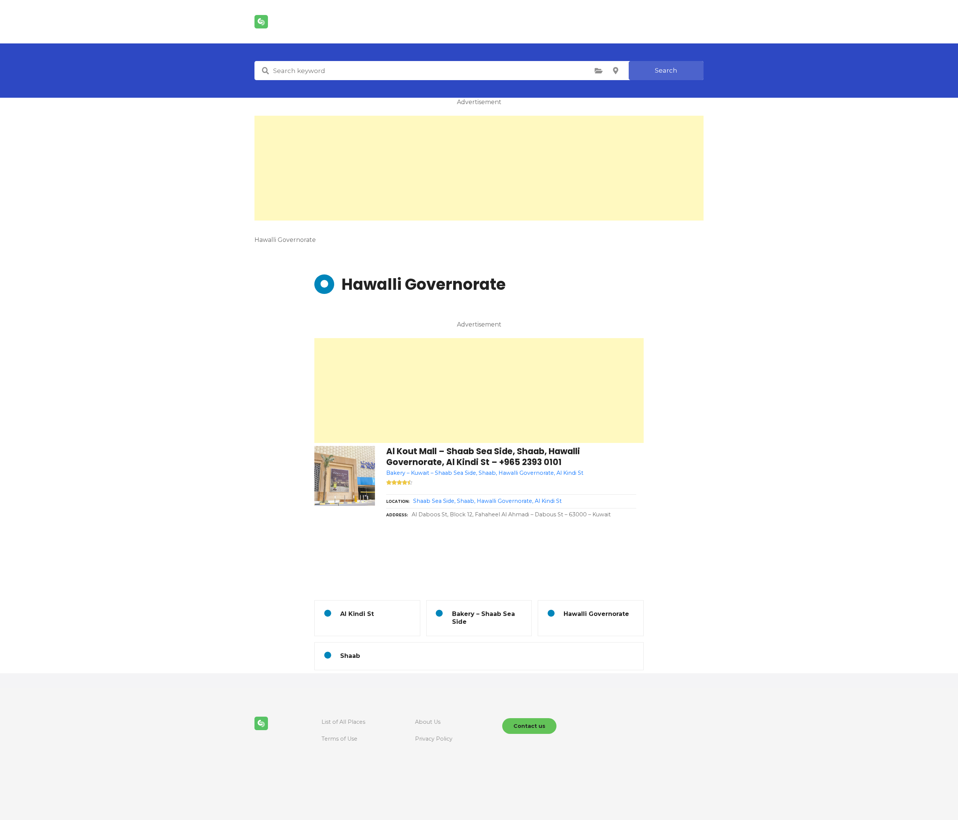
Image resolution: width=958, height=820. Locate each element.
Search (666, 70)
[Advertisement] (479, 168)
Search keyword (265, 70)
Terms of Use (339, 738)
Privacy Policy (433, 738)
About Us (427, 722)
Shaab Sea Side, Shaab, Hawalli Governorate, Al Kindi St (487, 501)
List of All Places (343, 722)
